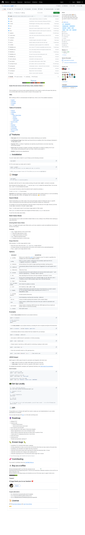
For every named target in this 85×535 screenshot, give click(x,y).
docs (11, 25)
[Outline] (58, 77)
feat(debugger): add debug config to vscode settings (39, 23)
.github (11, 18)
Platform (7, 2)
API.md (11, 42)
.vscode (11, 23)
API (12, 123)
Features (13, 110)
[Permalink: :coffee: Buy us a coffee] (8, 465)
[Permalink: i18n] (8, 94)
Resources (19, 2)
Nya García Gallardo (16, 504)
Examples (15, 118)
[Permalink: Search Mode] (8, 198)
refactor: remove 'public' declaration (36, 73)
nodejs (64, 29)
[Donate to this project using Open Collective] (13, 475)
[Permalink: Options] (8, 251)
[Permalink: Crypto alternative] (8, 492)
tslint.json (11, 73)
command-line (67, 24)
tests (11, 30)
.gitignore (11, 33)
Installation (13, 112)
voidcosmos (6, 6)
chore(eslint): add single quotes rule (36, 58)
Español (13, 100)
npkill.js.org (65, 22)
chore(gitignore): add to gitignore (35, 33)
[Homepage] (3, 2)
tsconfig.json (12, 70)
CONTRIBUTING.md (29, 462)
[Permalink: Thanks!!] (8, 478)
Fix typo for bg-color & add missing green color (38, 54)
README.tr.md (12, 56)
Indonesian (13, 101)
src (10, 28)
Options (14, 116)
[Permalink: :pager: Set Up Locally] (8, 384)
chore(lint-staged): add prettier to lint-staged (37, 40)
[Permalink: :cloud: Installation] (8, 154)
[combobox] (45, 13)
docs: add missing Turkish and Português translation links (40, 49)
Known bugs (13, 126)
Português (13, 103)
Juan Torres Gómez (27, 504)
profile (31, 257)
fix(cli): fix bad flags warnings (34, 51)
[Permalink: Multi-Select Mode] (8, 215)
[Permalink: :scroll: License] (8, 500)
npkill (12, 6)
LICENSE (11, 44)
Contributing (14, 128)
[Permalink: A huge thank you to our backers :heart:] (8, 481)
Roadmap (13, 124)
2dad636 (45, 16)
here (23, 414)
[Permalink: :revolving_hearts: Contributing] (8, 459)
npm (67, 29)
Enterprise (34, 2)
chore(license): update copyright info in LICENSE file (39, 44)
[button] (56, 161)
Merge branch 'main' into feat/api (35, 56)
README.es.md (13, 47)
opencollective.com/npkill (69, 60)
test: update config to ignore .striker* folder (37, 61)
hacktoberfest (72, 26)
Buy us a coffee (14, 129)
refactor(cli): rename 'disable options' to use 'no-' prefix (23, 16)
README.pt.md (13, 54)
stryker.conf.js (12, 68)
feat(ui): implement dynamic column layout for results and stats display (42, 30)
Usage (12, 113)
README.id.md (12, 49)
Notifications (66, 5)
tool (70, 29)
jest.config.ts (12, 61)
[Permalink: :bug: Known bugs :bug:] (8, 442)
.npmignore (12, 37)
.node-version (12, 35)
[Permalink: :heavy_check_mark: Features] (8, 134)
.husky (11, 21)
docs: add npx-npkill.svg (34, 25)
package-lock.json (13, 63)
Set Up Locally (14, 121)
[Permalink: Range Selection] (8, 241)
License (12, 131)
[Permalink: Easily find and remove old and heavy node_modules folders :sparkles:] (8, 86)
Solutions (13, 2)
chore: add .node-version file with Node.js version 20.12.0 (40, 35)
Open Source (27, 2)
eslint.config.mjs (13, 58)
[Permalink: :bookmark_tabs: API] (8, 408)
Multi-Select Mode (17, 115)
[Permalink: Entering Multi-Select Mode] (8, 223)
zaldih (11, 16)
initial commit (31, 37)
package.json (12, 66)
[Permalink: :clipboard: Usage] (8, 174)
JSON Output (16, 120)
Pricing (40, 2)
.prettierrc (12, 40)
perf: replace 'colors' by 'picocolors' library (37, 63)
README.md (12, 51)
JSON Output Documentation (46, 366)
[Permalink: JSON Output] (8, 357)
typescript (74, 29)
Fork (72, 5)
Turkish (12, 104)
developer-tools (65, 26)
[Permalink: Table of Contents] (8, 107)
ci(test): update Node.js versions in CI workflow (38, 18)
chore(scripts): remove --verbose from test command (39, 66)
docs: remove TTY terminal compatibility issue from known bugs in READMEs (43, 47)
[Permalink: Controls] (8, 229)
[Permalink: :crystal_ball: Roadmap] (8, 418)
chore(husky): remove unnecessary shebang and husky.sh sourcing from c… (43, 21)
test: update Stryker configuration (35, 68)
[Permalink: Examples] (8, 312)
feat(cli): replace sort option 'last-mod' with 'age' (38, 42)
